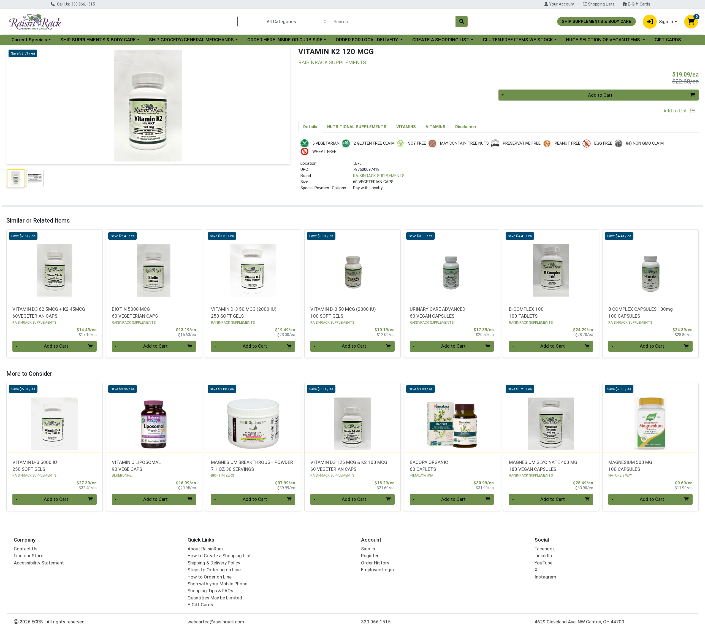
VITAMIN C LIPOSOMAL (136, 465)
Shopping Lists (601, 4)
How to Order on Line (210, 577)
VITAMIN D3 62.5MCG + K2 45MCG (48, 312)
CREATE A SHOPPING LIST (441, 39)
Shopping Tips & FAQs (210, 590)
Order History (375, 563)
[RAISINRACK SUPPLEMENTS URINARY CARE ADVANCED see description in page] (452, 265)
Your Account (561, 4)
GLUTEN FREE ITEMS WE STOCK (518, 39)
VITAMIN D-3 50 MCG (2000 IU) (243, 312)
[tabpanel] (498, 167)
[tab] (310, 126)
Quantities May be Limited (215, 598)
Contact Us (25, 548)
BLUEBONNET (123, 475)
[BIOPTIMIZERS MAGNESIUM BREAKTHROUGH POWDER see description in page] (253, 418)
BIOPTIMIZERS (222, 475)
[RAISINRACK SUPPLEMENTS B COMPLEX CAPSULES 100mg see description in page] (651, 265)
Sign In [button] (666, 21)
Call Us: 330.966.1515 (75, 4)
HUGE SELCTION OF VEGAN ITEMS (603, 39)
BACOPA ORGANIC (429, 465)
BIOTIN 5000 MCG (135, 312)
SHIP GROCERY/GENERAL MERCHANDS (191, 39)
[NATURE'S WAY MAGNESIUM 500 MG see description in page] (651, 418)
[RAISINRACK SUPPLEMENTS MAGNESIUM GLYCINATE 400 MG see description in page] (551, 418)
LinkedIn (543, 555)
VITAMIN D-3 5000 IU (34, 465)
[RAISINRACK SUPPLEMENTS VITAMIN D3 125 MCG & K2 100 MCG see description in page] (353, 418)
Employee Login (377, 569)
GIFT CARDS (668, 39)
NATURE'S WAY (620, 475)
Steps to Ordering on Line (214, 569)
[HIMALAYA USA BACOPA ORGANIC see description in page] (452, 418)
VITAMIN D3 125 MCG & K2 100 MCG (348, 465)
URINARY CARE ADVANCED (437, 312)
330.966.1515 (376, 621)
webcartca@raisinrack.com (216, 621)
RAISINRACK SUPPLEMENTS (379, 175)
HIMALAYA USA (421, 475)
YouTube (543, 563)
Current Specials (29, 39)
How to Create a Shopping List (219, 555)
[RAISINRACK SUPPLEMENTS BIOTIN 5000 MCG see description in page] (154, 265)
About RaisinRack (206, 548)
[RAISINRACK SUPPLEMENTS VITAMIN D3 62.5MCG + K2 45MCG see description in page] (55, 265)
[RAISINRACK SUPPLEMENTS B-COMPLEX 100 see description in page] (551, 265)
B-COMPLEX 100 (526, 312)
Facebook (545, 548)
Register (370, 555)
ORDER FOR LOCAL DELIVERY (367, 39)
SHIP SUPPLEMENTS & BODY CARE (98, 39)
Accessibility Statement (39, 563)
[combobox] (393, 21)
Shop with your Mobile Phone (217, 583)
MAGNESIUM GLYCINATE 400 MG (543, 465)
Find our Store (28, 555)
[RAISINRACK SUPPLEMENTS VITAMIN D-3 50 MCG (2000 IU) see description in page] (253, 265)
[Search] (461, 21)
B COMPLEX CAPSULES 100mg (640, 312)
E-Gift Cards (638, 4)
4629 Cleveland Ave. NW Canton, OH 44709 (579, 621)
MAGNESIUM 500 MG (630, 465)
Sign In (368, 548)
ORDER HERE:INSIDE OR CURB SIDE (284, 39)
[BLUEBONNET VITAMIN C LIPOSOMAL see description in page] (154, 418)
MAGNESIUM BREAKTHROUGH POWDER (252, 465)
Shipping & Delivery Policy (214, 563)
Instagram (545, 577)
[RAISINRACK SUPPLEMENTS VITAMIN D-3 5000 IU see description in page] (55, 418)
